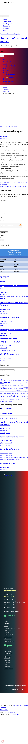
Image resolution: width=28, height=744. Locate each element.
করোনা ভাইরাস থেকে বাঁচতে (9, 385)
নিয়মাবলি (5, 64)
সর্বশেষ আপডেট (4, 277)
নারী (27, 393)
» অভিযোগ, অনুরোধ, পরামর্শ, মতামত (12, 628)
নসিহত (18, 393)
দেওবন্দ (15, 393)
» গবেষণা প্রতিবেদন (8, 653)
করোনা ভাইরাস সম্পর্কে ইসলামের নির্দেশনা (21, 385)
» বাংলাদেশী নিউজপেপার (9, 641)
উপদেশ (11, 382)
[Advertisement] (14, 110)
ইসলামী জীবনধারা (11, 296)
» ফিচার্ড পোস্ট (7, 658)
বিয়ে (24, 396)
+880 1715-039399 (10, 608)
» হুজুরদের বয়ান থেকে (8, 669)
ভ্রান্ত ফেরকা (3, 338)
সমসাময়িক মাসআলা (23, 399)
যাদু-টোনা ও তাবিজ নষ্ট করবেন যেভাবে (9, 317)
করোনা (14, 382)
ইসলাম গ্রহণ (7, 383)
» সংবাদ (5, 664)
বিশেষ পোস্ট (5, 313)
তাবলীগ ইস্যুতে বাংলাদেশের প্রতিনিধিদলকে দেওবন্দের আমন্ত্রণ (13, 186)
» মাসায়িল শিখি (7, 666)
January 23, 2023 (5, 428)
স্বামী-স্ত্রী (10, 401)
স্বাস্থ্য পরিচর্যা (14, 126)
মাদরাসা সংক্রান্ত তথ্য (9, 79)
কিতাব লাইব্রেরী (6, 26)
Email (2, 217)
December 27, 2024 (6, 321)
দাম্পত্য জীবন (3, 393)
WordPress (16, 714)
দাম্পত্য (21, 391)
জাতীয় (1, 325)
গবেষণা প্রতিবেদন (8, 68)
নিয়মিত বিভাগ (7, 61)
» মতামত (6, 626)
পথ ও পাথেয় (9, 457)
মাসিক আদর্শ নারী (3, 138)
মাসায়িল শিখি (2, 299)
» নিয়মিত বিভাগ (7, 651)
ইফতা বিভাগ (2, 282)
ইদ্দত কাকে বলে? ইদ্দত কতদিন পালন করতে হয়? (12, 437)
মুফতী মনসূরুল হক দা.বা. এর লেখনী (11, 459)
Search (2, 51)
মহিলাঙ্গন (2, 459)
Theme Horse (11, 712)
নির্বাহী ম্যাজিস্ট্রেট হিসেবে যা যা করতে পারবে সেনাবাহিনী (14, 330)
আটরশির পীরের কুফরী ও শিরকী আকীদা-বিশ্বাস (11, 342)
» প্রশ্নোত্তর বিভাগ (8, 634)
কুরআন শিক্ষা (7, 388)
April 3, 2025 (4, 292)
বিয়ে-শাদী (15, 418)
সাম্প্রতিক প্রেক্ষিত (11, 350)
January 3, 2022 (5, 467)
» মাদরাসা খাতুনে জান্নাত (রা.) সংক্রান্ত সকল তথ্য (11, 405)
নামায (24, 393)
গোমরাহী (25, 388)
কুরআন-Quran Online (10, 81)
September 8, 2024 (5, 358)
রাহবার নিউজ (5, 19)
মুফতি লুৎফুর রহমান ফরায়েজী (9, 399)
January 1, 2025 (5, 309)
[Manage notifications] (2, 741)
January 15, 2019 (5, 136)
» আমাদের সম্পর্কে (8, 637)
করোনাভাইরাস (2, 385)
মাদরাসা (4, 30)
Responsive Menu (4, 16)
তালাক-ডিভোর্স (3, 296)
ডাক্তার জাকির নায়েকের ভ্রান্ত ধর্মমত (10, 391)
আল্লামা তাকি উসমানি (15, 380)
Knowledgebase (8, 24)
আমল (1, 313)
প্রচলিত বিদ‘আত (14, 396)
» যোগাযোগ (6, 623)
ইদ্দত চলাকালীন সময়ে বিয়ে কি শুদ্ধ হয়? (10, 449)
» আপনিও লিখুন (7, 630)
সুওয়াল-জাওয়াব (7, 70)
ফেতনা (22, 396)
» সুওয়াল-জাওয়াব (7, 656)
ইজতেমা (27, 380)
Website (2, 221)
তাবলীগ (18, 391)
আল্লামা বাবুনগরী (22, 380)
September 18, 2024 (6, 333)
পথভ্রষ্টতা (3, 396)
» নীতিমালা (6, 621)
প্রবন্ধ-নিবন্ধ (9, 338)
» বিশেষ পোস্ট (7, 660)
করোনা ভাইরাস (25, 382)
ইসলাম (2, 383)
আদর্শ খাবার (8, 126)
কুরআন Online (6, 28)
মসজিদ (3, 399)
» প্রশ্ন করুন (7, 632)
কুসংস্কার (20, 388)
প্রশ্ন (5, 72)
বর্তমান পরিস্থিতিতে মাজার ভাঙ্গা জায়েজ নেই (11, 354)
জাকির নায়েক (2, 391)
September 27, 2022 (6, 441)
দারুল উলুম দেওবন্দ (10, 393)
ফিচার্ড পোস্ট (2, 126)
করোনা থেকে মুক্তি (19, 382)
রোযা (18, 399)
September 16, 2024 (6, 346)
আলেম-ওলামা (8, 380)
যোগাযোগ (6, 83)
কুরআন (2, 388)
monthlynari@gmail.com (12, 611)
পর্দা (7, 396)
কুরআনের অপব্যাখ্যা (13, 388)
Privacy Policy (7, 21)
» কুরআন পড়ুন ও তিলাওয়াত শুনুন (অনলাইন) (13, 689)
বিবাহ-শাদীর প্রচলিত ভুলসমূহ (7, 463)
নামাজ (21, 393)
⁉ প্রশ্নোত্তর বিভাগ (10, 75)
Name (2, 214)
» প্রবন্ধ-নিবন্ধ (7, 662)
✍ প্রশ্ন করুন (9, 77)
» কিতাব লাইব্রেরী (7, 639)
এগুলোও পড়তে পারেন (6, 413)
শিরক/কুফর (15, 338)
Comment (14, 200)
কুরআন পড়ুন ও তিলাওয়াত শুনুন (7, 408)
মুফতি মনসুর (15, 399)
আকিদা (1, 380)
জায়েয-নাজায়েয (3, 350)
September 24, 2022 (6, 453)
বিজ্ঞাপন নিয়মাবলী (11, 66)
